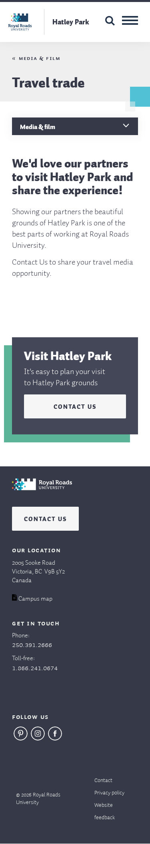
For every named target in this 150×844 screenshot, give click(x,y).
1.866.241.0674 (35, 668)
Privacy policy (109, 793)
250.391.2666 (32, 645)
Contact (103, 780)
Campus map (35, 599)
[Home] (42, 492)
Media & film (39, 58)
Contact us (75, 405)
